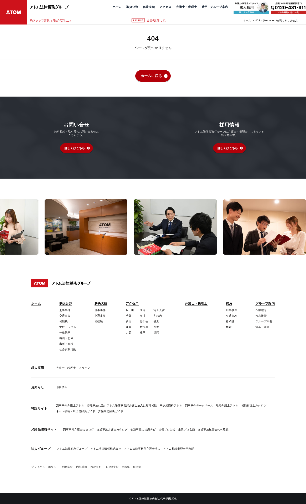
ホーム (247, 20)
